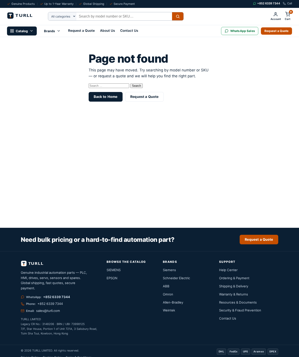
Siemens (169, 270)
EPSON (112, 278)
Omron (168, 294)
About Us (107, 30)
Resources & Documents (238, 302)
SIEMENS (114, 270)
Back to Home (105, 97)
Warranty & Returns (233, 294)
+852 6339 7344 (56, 297)
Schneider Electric (176, 278)
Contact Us (129, 30)
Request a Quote (81, 30)
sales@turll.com (48, 311)
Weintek (169, 310)
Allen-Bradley (173, 302)
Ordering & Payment (234, 278)
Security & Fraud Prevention (240, 310)
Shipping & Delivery (233, 286)
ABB (166, 286)
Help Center (228, 270)
